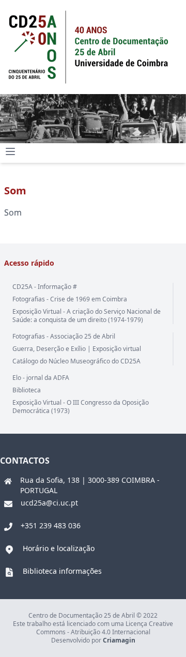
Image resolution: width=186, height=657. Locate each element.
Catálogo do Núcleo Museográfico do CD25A (76, 361)
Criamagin (119, 640)
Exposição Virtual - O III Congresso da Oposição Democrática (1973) (80, 406)
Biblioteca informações (62, 571)
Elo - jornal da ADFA (40, 377)
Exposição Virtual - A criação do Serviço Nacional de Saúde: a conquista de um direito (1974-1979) (86, 315)
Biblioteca (26, 390)
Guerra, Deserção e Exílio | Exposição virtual (76, 348)
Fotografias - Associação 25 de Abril (63, 336)
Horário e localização (59, 548)
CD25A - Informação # (44, 286)
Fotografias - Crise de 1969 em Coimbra (69, 299)
